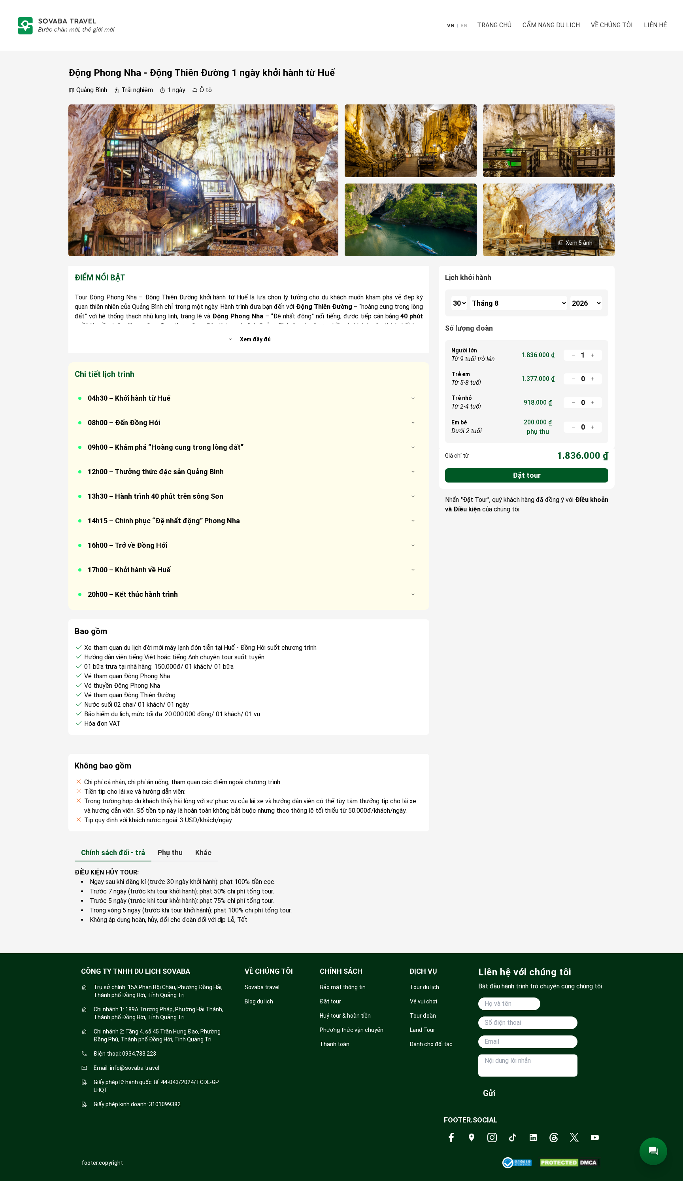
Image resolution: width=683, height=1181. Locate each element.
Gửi (489, 1093)
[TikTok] (513, 1137)
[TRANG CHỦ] (65, 25)
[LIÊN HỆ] (653, 1151)
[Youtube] (595, 1137)
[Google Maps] (471, 1137)
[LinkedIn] (533, 1137)
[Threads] (554, 1137)
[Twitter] (574, 1137)
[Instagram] (492, 1137)
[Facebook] (451, 1137)
